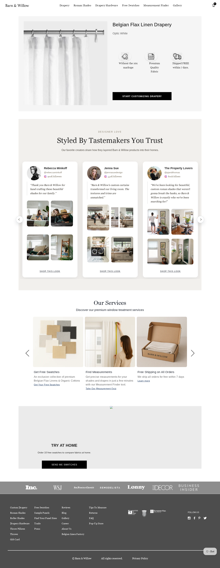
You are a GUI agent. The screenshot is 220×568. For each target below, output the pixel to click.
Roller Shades (17, 518)
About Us (66, 529)
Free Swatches (130, 5)
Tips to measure (97, 507)
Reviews (66, 507)
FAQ (91, 518)
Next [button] (192, 353)
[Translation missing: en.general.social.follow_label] (189, 519)
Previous (19, 219)
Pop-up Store (96, 523)
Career (65, 523)
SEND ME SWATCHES (64, 464)
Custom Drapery (18, 507)
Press (37, 529)
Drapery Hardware (106, 5)
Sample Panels (41, 513)
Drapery (64, 5)
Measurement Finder (156, 5)
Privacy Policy (140, 558)
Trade (37, 523)
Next (200, 219)
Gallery (177, 5)
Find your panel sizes (45, 518)
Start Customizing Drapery (142, 96)
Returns (93, 513)
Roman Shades (82, 5)
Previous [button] (27, 353)
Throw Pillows (17, 529)
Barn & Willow (83, 558)
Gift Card (15, 539)
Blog (64, 513)
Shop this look (50, 271)
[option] (49, 219)
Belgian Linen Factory (73, 534)
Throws (14, 534)
